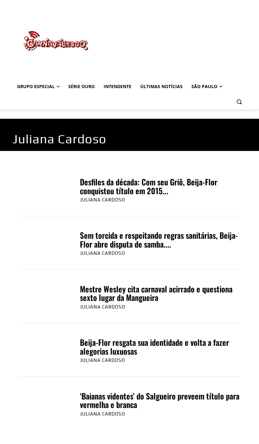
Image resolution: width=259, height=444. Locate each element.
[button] (239, 101)
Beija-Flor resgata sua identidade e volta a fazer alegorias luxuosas (154, 346)
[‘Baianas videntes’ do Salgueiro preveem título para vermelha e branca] (43, 403)
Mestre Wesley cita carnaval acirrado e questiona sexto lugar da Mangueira (156, 293)
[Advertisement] (172, 34)
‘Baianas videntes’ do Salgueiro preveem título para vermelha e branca (159, 400)
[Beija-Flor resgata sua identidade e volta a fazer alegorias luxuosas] (43, 350)
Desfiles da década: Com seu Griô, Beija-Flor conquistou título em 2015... (148, 186)
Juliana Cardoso (102, 199)
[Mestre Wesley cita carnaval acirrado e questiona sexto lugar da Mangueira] (43, 296)
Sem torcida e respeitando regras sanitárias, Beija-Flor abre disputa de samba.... (159, 239)
